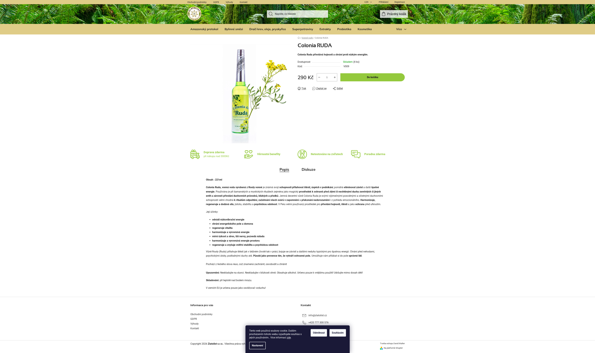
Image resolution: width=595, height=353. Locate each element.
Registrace (399, 2)
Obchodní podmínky (197, 2)
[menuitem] (204, 29)
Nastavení (257, 345)
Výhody (229, 2)
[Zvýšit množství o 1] (334, 77)
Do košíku (372, 77)
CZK (366, 2)
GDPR (216, 2)
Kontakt (243, 2)
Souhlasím (338, 332)
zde (289, 337)
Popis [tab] (284, 169)
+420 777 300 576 (318, 322)
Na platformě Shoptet (393, 348)
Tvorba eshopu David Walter (392, 343)
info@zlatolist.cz (317, 315)
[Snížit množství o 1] (319, 77)
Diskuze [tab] (308, 169)
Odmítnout (319, 332)
